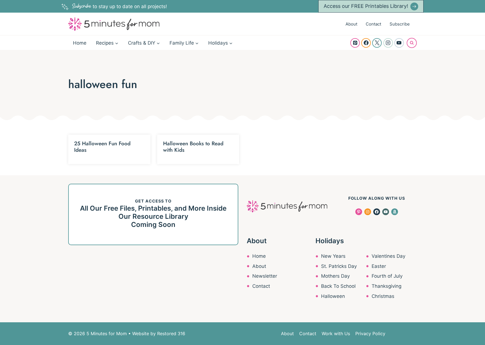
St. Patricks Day (339, 266)
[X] (377, 43)
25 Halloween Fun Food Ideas (102, 147)
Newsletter (264, 276)
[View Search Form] (412, 43)
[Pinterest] (355, 43)
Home (79, 43)
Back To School (338, 286)
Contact (373, 24)
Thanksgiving (386, 286)
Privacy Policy (370, 333)
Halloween (333, 296)
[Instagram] (388, 43)
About (351, 24)
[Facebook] (366, 43)
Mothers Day (335, 276)
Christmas (383, 296)
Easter (379, 266)
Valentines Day (388, 256)
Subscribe (400, 24)
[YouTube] (399, 43)
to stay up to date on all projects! (119, 6)
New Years (333, 256)
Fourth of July (387, 276)
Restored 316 (171, 333)
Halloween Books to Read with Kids (193, 147)
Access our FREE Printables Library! (366, 6)
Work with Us (336, 333)
